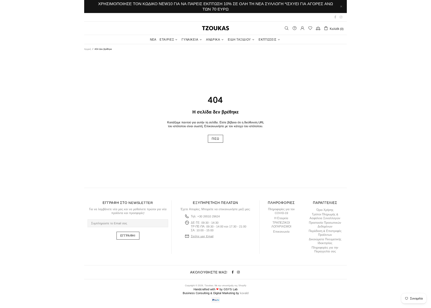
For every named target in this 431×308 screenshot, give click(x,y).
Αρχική (87, 49)
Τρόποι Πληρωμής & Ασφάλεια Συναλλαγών (325, 216)
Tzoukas (215, 28)
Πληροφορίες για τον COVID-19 (281, 211)
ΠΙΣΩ (215, 138)
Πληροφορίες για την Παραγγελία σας (325, 249)
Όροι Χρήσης (325, 210)
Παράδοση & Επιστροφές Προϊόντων (325, 232)
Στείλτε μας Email (202, 236)
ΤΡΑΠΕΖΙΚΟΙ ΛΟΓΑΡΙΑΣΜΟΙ (281, 224)
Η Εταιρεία (281, 218)
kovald (244, 293)
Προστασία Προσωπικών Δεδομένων (325, 224)
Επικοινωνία (281, 231)
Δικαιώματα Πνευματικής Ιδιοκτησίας (325, 241)
